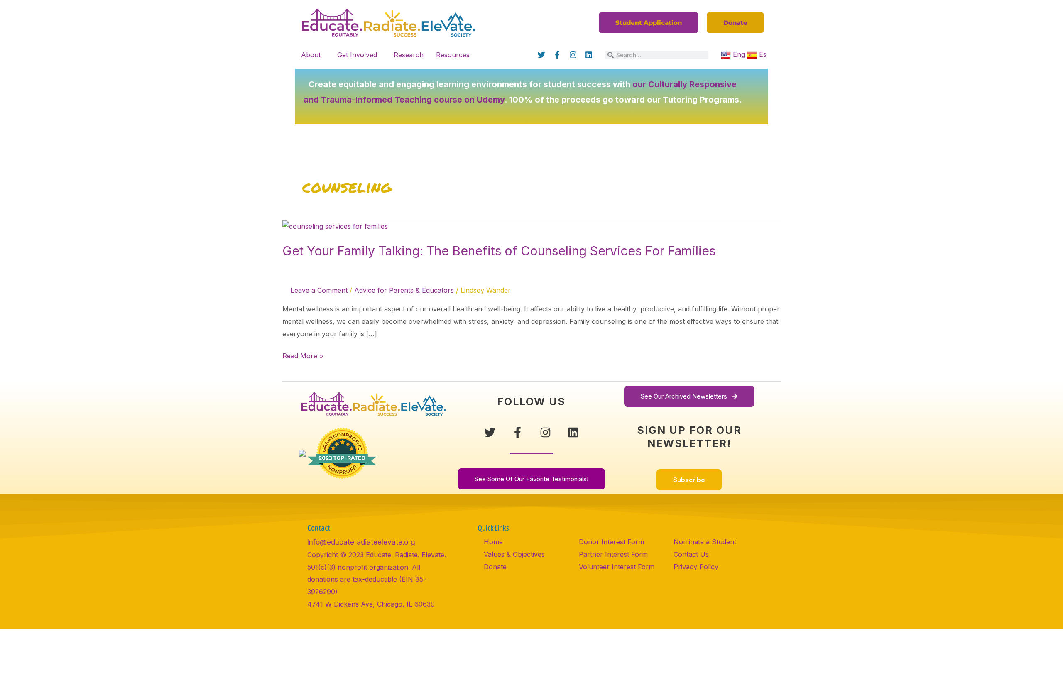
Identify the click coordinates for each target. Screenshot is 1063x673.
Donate (495, 567)
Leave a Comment (319, 290)
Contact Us (691, 554)
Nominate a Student (705, 542)
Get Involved (357, 55)
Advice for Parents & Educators (404, 290)
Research (409, 55)
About (311, 55)
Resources (453, 55)
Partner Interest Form (613, 554)
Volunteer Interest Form (616, 567)
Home (493, 542)
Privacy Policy (696, 567)
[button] (313, 54)
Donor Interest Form (611, 542)
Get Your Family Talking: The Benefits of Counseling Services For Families (498, 250)
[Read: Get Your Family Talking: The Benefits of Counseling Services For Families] (335, 226)
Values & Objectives (514, 554)
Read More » (302, 355)
